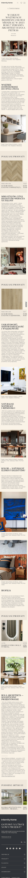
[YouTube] (19, 848)
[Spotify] (13, 848)
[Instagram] (7, 848)
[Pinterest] (16, 848)
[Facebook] (10, 848)
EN (24, 842)
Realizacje (13, 35)
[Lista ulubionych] (21, 2)
